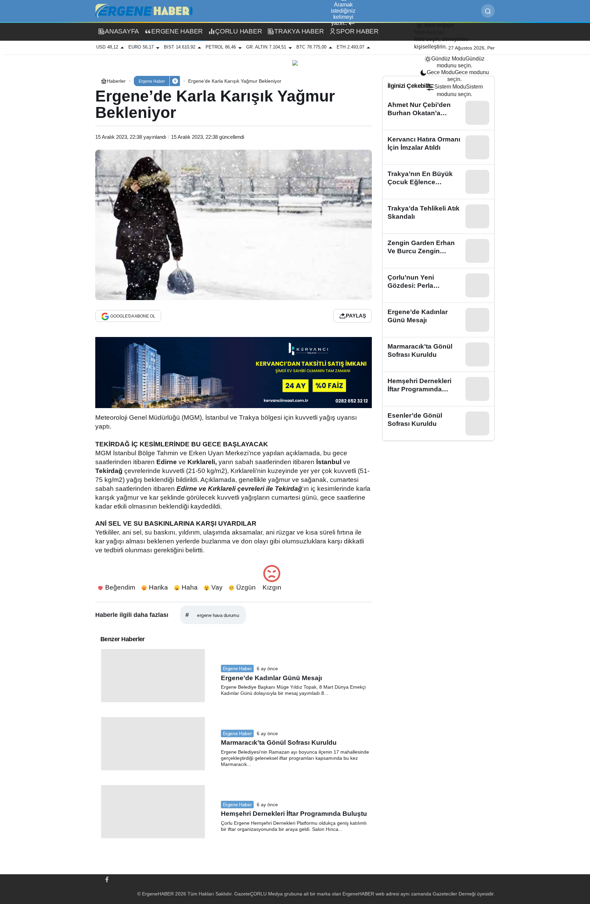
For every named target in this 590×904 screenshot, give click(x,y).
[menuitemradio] (454, 62)
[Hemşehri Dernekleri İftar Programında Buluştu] (438, 389)
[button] (175, 81)
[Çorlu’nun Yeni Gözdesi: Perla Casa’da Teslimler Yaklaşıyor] (438, 285)
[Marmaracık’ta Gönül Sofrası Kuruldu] (438, 354)
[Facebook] (106, 879)
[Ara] (488, 11)
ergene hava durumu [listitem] (212, 614)
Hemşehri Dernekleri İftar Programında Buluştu (294, 814)
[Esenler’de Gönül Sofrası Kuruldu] (438, 423)
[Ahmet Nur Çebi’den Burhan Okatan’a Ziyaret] (438, 113)
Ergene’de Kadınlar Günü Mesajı (271, 678)
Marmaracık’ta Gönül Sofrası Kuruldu (279, 742)
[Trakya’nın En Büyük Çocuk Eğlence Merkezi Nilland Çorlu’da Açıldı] (438, 182)
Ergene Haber (237, 668)
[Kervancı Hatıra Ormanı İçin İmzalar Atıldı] (438, 147)
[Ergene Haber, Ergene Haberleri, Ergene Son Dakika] (146, 10)
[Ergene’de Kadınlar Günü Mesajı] (438, 320)
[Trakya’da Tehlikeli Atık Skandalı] (438, 216)
